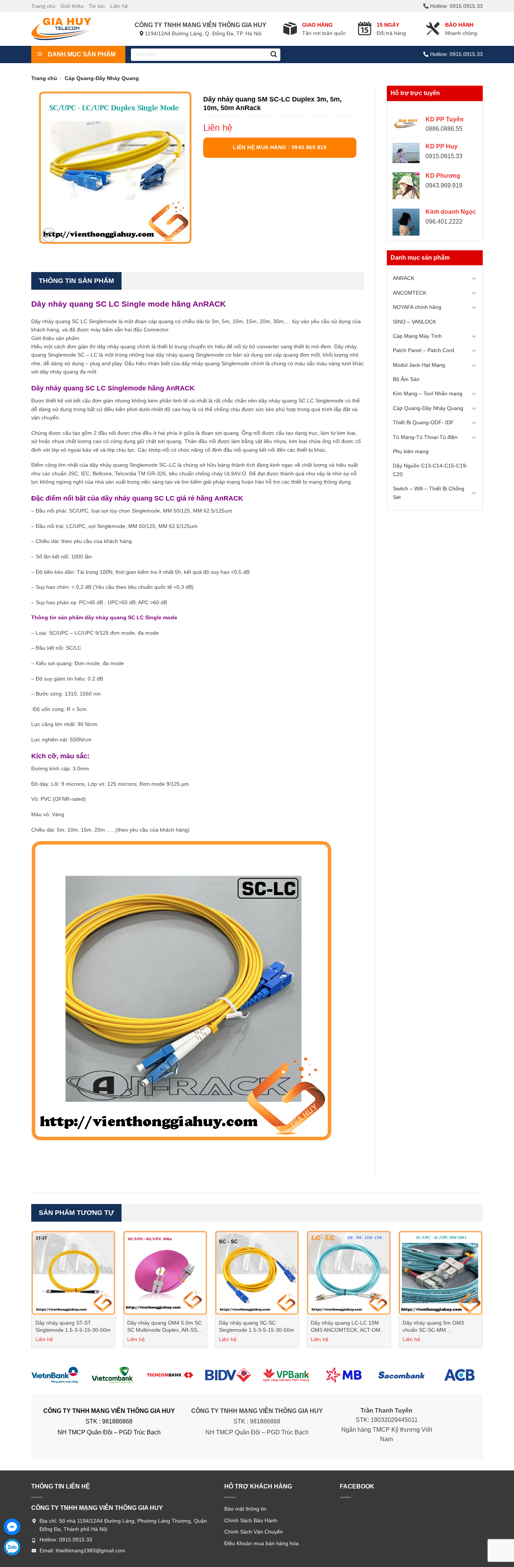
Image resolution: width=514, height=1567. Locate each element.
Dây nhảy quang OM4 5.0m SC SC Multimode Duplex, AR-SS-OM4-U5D (164, 1327)
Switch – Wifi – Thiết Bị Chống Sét (428, 493)
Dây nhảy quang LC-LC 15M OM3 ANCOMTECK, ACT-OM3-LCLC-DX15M (348, 1327)
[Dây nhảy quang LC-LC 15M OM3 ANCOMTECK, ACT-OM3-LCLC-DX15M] (349, 1272)
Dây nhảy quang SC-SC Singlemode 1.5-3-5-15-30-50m (256, 1326)
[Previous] (31, 1292)
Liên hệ (119, 6)
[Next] (482, 1292)
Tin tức (97, 6)
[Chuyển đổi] (474, 278)
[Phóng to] (48, 235)
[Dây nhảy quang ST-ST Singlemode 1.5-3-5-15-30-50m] (73, 1272)
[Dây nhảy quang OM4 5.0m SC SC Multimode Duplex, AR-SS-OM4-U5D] (165, 1272)
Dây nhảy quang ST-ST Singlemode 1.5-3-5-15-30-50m (73, 1326)
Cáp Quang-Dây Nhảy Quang (102, 78)
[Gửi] (273, 54)
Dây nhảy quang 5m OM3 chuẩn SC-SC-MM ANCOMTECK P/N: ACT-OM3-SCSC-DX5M (438, 1327)
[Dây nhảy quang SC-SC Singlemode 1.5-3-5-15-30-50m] (257, 1272)
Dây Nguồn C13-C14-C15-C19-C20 (430, 470)
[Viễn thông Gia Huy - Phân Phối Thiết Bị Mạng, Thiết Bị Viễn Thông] (68, 29)
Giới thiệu (72, 6)
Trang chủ (43, 6)
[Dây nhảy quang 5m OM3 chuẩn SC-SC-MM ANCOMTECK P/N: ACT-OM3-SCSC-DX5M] (440, 1272)
